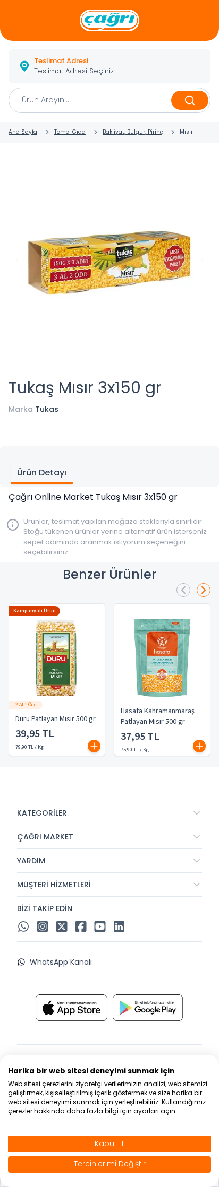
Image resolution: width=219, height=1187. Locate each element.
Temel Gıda (70, 132)
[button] (109, 66)
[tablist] (109, 466)
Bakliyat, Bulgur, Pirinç (133, 132)
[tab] (42, 473)
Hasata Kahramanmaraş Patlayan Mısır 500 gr (158, 716)
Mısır (186, 132)
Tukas (46, 409)
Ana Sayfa (23, 132)
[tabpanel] (109, 497)
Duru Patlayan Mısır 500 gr (55, 719)
